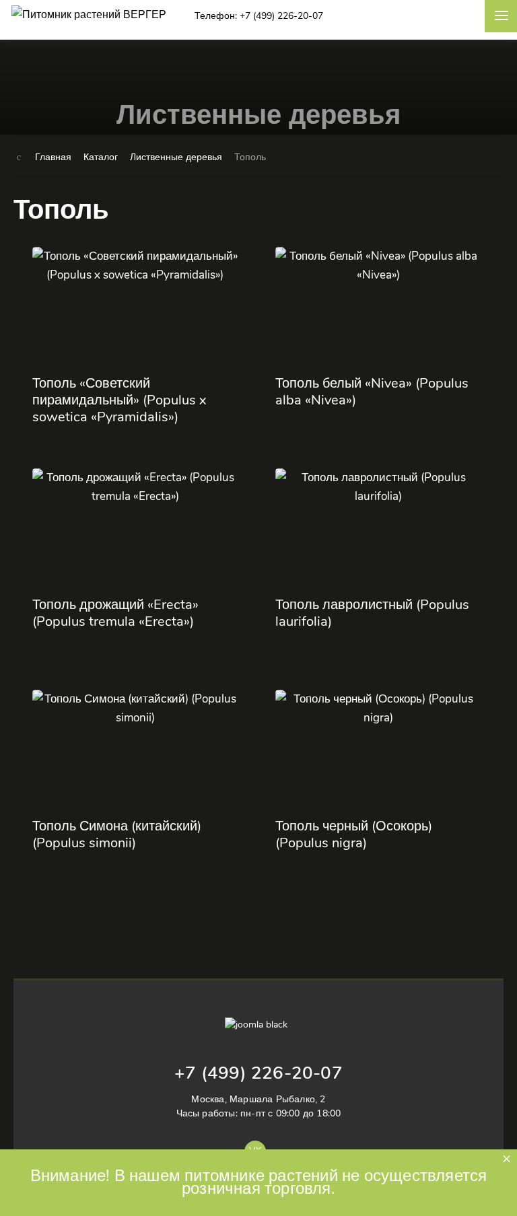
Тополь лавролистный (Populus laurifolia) (372, 613)
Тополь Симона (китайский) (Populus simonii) (116, 834)
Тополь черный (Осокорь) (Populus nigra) (353, 834)
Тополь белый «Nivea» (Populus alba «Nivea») (372, 391)
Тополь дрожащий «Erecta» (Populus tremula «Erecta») (115, 613)
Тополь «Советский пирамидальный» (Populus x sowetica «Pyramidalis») (119, 400)
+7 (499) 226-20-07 (258, 1073)
